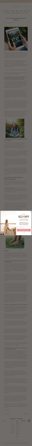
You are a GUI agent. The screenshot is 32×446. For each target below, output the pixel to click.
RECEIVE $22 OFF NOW (23, 230)
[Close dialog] (30, 211)
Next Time (23, 232)
